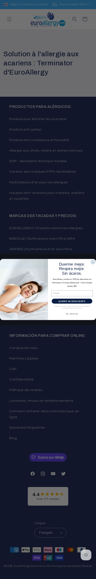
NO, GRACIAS (72, 314)
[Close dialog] (93, 262)
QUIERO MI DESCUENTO (71, 301)
